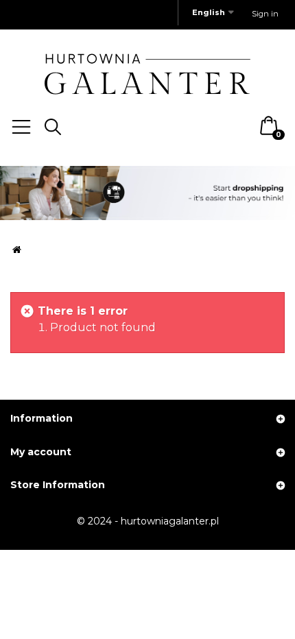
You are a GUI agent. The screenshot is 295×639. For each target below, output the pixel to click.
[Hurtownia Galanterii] (147, 73)
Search (53, 127)
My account (40, 452)
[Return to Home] (16, 249)
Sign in (265, 14)
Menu (21, 127)
